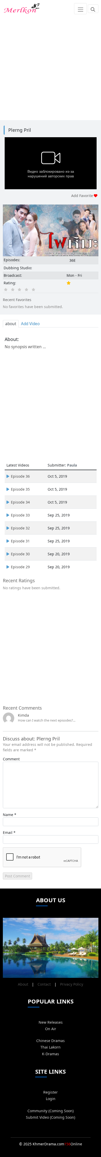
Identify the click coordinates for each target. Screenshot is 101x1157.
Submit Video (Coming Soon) (50, 1117)
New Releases (51, 1022)
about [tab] (10, 323)
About (23, 984)
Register (50, 1092)
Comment (11, 758)
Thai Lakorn (50, 1047)
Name (8, 814)
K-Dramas (50, 1053)
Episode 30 (20, 553)
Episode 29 (20, 566)
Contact (44, 984)
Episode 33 (20, 515)
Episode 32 (20, 528)
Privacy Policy (71, 984)
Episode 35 (20, 489)
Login (50, 1098)
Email (7, 832)
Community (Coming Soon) (50, 1110)
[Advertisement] (50, 67)
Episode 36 (20, 476)
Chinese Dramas (50, 1040)
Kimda (23, 715)
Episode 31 (20, 541)
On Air (50, 1028)
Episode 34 (20, 502)
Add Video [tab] (30, 323)
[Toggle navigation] (80, 8)
